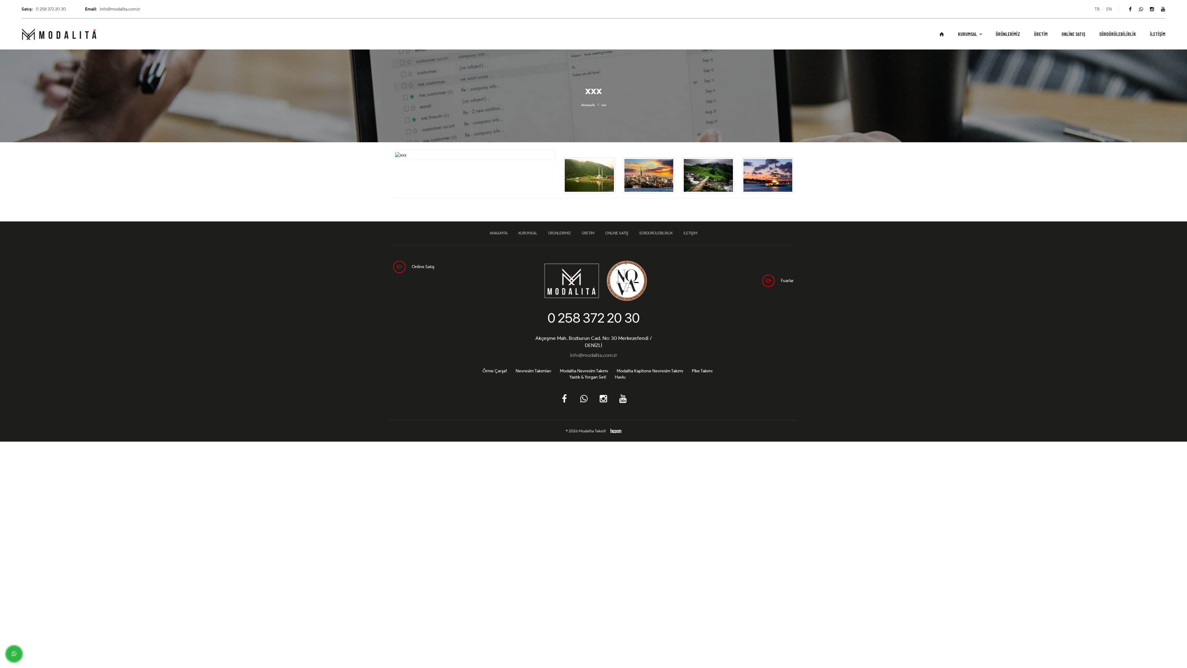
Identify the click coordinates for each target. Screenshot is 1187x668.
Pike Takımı (702, 371)
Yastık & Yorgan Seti (587, 377)
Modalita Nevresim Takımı (584, 371)
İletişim (1157, 34)
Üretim (1041, 34)
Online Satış (1073, 34)
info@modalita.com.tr (593, 355)
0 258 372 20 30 (593, 318)
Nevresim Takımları (533, 371)
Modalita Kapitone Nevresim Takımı (650, 371)
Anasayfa (588, 105)
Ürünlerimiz (1008, 34)
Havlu (620, 377)
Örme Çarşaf (495, 371)
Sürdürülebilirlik (1117, 34)
